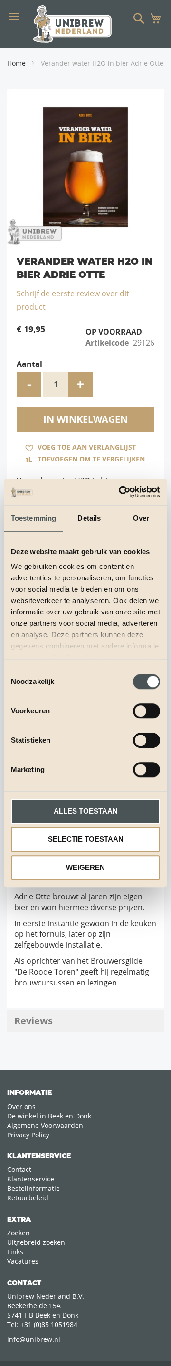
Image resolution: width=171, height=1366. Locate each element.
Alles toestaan (86, 811)
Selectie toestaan (86, 839)
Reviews (33, 1020)
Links (15, 1251)
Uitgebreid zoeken (36, 1242)
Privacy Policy (28, 1134)
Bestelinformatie (33, 1188)
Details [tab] (89, 518)
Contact (19, 1169)
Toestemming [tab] (33, 518)
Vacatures (22, 1261)
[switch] (146, 711)
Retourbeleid (27, 1197)
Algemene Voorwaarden (45, 1125)
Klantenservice (30, 1178)
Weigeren (85, 867)
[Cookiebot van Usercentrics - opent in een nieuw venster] (120, 492)
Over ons (21, 1106)
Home (16, 63)
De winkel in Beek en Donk (49, 1115)
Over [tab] (141, 518)
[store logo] (72, 24)
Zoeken (18, 1232)
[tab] (85, 1021)
